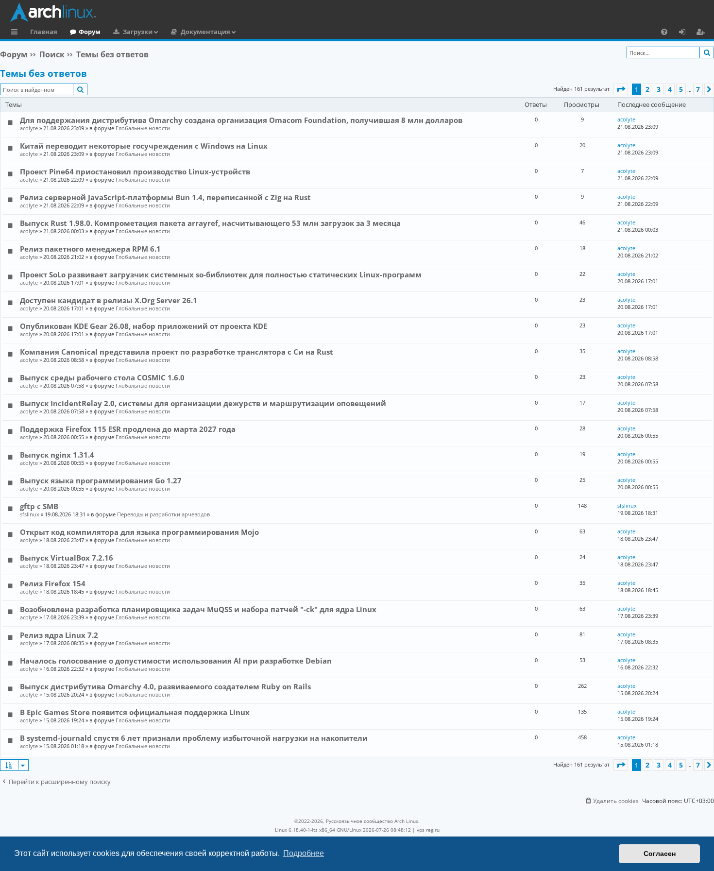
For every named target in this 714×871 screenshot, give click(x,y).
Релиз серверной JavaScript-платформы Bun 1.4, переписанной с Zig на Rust (165, 197)
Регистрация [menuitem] (702, 33)
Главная (43, 31)
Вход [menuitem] (685, 33)
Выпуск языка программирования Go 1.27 (101, 480)
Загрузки (138, 31)
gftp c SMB (39, 506)
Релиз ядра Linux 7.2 (59, 635)
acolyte (29, 128)
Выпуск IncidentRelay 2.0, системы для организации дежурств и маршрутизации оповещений (203, 403)
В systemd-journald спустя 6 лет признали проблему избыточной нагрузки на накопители (194, 738)
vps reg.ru (428, 829)
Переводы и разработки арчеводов (163, 514)
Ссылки (16, 33)
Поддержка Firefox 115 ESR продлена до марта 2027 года (128, 429)
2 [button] (647, 89)
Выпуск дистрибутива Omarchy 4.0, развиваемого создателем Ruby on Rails (165, 686)
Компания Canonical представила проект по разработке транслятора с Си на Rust (176, 352)
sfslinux (29, 514)
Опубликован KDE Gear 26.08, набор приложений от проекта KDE (143, 326)
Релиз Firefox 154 (52, 583)
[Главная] (359, 12)
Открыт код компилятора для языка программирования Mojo (139, 532)
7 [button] (698, 89)
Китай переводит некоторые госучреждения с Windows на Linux (144, 146)
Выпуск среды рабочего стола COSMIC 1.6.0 (102, 377)
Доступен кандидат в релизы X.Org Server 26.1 (108, 300)
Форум (90, 31)
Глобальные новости (143, 128)
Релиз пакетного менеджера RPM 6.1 (90, 249)
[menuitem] (664, 31)
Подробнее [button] (303, 853)
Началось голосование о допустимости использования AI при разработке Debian (176, 661)
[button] (620, 89)
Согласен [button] (660, 853)
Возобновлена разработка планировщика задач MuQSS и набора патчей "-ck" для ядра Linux (198, 609)
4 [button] (670, 89)
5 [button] (681, 89)
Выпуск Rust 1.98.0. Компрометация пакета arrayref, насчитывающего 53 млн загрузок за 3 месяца (210, 223)
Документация (205, 31)
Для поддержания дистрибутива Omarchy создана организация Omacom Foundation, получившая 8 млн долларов (241, 120)
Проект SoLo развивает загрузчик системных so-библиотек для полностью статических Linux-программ (221, 274)
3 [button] (659, 89)
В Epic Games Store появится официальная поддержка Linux (135, 712)
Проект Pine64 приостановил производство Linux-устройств (135, 171)
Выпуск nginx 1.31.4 (57, 455)
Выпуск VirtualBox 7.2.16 (66, 558)
